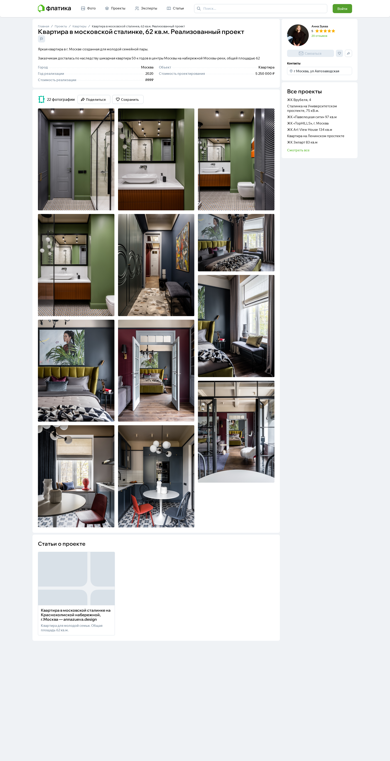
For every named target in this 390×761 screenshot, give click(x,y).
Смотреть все (298, 150)
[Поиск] (199, 8)
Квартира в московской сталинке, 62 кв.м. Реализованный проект (138, 26)
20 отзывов (319, 36)
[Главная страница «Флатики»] (54, 8)
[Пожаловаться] (41, 38)
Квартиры (79, 26)
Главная (43, 26)
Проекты (61, 26)
